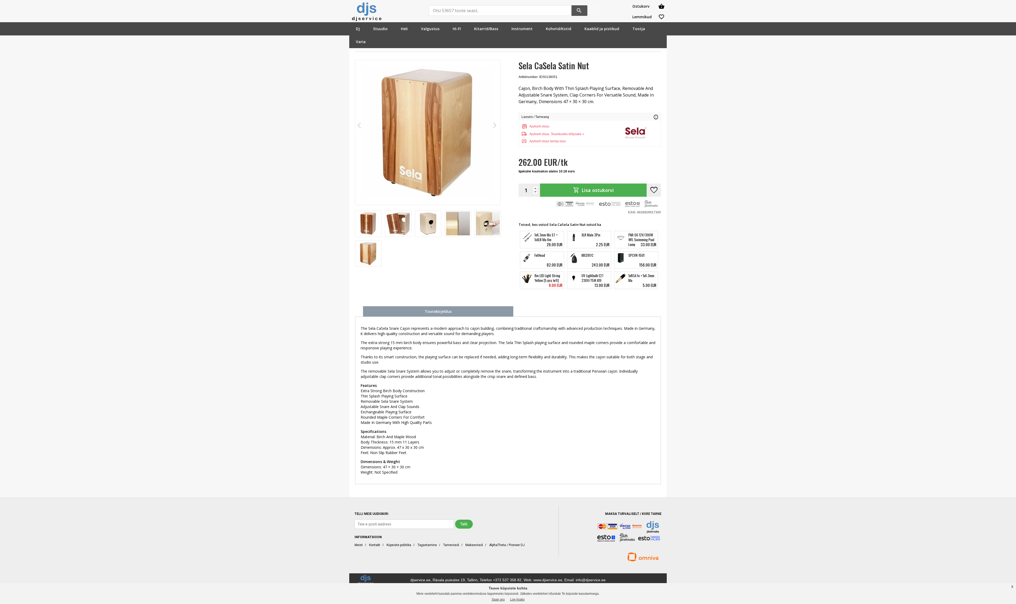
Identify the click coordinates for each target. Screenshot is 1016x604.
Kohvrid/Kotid (558, 28)
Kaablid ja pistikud (601, 28)
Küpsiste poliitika (399, 545)
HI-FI (457, 28)
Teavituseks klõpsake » (567, 134)
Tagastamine (427, 545)
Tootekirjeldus (438, 311)
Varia (361, 41)
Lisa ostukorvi (593, 190)
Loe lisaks (517, 599)
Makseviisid (474, 545)
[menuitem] (357, 28)
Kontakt (374, 545)
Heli (404, 28)
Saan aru (498, 599)
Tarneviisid (451, 545)
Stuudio (380, 28)
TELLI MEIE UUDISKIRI (371, 514)
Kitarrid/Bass (486, 28)
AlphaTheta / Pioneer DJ (507, 545)
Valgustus (430, 28)
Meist (359, 545)
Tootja (638, 28)
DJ (358, 28)
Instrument (522, 28)
